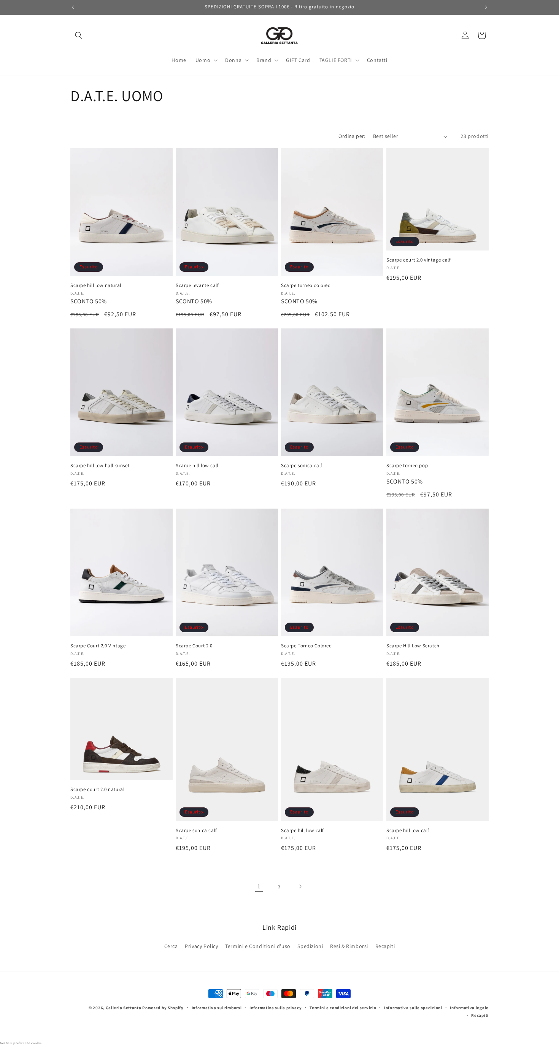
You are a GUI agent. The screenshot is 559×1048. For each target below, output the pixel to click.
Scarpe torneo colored (306, 285)
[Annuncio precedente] (73, 7)
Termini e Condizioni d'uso (258, 945)
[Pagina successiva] (300, 886)
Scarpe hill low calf (197, 466)
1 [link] (258, 886)
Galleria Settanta (123, 1007)
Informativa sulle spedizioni (413, 1007)
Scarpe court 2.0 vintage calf (418, 260)
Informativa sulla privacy (275, 1007)
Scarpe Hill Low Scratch (413, 646)
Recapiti (385, 945)
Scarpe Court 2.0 (194, 646)
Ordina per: (351, 136)
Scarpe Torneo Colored (306, 646)
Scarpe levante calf (197, 285)
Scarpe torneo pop (407, 466)
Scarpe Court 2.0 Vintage (97, 646)
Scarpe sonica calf (301, 466)
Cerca (171, 945)
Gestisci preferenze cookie (21, 1043)
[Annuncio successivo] (486, 7)
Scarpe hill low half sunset (99, 466)
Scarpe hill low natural (95, 285)
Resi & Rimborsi (349, 945)
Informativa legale (469, 1007)
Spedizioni (310, 945)
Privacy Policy (201, 945)
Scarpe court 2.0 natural (97, 789)
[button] (78, 35)
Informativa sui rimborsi (217, 1007)
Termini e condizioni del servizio (343, 1007)
